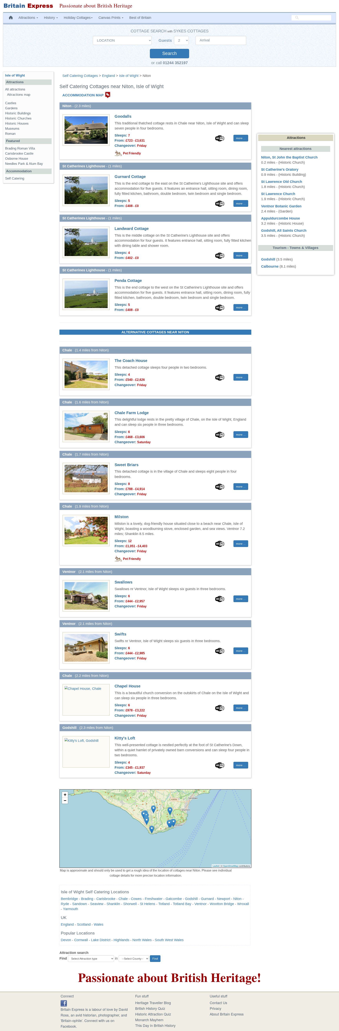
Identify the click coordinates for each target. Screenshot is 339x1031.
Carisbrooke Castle (19, 153)
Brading (87, 899)
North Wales (142, 940)
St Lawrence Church (278, 194)
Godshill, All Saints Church (283, 230)
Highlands (121, 940)
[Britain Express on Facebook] (64, 1002)
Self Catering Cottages (80, 76)
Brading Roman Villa (20, 148)
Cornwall (81, 940)
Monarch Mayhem (149, 1019)
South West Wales (169, 940)
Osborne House (16, 158)
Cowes (136, 899)
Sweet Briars (127, 465)
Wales (98, 924)
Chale (123, 899)
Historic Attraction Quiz (153, 1013)
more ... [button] (241, 138)
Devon (66, 940)
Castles (10, 103)
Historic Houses (17, 123)
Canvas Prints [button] (109, 18)
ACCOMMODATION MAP (83, 95)
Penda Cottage (128, 280)
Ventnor (200, 904)
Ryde (65, 904)
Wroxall (243, 904)
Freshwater (153, 899)
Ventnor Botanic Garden (281, 206)
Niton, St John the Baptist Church (289, 157)
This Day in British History (155, 1025)
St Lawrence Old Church (281, 182)
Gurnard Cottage (130, 176)
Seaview (96, 904)
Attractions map (18, 95)
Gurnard (207, 899)
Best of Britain (140, 18)
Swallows (123, 582)
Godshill (191, 899)
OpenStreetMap (230, 865)
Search (169, 53)
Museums (12, 128)
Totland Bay (182, 904)
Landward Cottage (132, 228)
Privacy (215, 1008)
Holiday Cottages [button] (77, 18)
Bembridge (69, 899)
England (108, 76)
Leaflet (216, 865)
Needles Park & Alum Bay (24, 164)
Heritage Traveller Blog (153, 1002)
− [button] (65, 800)
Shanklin (113, 904)
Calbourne (270, 266)
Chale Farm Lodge (132, 413)
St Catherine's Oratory (279, 169)
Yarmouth (70, 909)
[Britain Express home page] (28, 6)
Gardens (11, 108)
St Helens (147, 904)
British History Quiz (150, 1008)
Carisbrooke (105, 899)
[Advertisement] (28, 247)
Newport (223, 899)
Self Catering (14, 178)
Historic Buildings (18, 113)
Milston (121, 517)
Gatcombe (174, 899)
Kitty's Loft (125, 738)
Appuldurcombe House (280, 218)
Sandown (79, 904)
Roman (10, 134)
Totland (164, 904)
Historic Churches (18, 118)
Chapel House (127, 686)
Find (63, 958)
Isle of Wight (129, 76)
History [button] (50, 18)
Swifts (120, 634)
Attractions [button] (27, 18)
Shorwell (130, 904)
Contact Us (218, 1002)
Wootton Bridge (222, 904)
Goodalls (123, 116)
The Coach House (131, 360)
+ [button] (65, 794)
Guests (166, 40)
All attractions (15, 89)
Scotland (84, 924)
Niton (237, 899)
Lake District (100, 940)
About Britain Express (227, 1013)
